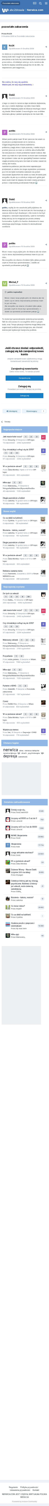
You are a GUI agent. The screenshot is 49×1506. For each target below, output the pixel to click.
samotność (22, 757)
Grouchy (11, 440)
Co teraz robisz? (18, 906)
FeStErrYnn (12, 704)
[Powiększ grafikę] (36, 183)
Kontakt (36, 1490)
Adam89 (11, 689)
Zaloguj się (24, 395)
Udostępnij (12, 411)
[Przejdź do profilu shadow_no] (43, 531)
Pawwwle (12, 574)
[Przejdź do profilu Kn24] (4, 47)
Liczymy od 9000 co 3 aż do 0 (24, 818)
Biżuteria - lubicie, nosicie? (14, 530)
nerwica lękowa (9, 753)
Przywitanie (8, 656)
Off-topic (31, 440)
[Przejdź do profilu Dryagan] (8, 871)
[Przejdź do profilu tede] (8, 845)
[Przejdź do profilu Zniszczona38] (43, 437)
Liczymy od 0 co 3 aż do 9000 (24, 827)
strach (24, 753)
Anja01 (19, 909)
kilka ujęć (7, 482)
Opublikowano (21, 49)
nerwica (10, 749)
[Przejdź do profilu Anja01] (8, 907)
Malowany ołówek (11, 640)
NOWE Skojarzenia (19, 835)
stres (21, 750)
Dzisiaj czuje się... (18, 810)
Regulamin (13, 1487)
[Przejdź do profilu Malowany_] (43, 483)
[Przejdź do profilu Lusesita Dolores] (43, 499)
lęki (42, 753)
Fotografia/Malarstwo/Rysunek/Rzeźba (18, 488)
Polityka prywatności (29, 1487)
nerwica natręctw (32, 750)
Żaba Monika (13, 470)
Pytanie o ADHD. (10, 686)
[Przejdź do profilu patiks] (4, 132)
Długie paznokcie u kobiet (14, 498)
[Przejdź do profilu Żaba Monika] (8, 862)
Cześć (5, 701)
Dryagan (19, 875)
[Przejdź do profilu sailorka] (8, 898)
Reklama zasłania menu (12, 571)
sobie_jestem (13, 659)
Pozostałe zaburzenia (25, 36)
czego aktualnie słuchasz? (22, 853)
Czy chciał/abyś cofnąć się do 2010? (18, 450)
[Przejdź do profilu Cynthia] (43, 519)
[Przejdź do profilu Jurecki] (8, 819)
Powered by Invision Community (24, 1501)
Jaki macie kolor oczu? (13, 437)
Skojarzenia (16, 844)
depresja (10, 756)
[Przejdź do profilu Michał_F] (4, 283)
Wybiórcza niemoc (11, 730)
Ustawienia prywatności (20, 1490)
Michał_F (13, 282)
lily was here (21, 928)
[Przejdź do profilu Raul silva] (43, 451)
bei (9, 732)
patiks (12, 130)
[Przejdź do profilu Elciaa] (43, 640)
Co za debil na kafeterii (12, 518)
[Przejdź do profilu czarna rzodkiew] (43, 686)
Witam (33, 659)
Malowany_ (12, 486)
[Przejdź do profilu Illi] (43, 594)
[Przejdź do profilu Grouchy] (43, 467)
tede (18, 847)
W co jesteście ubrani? (12, 466)
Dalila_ (10, 600)
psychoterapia (34, 753)
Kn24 (9, 34)
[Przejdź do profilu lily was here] (8, 924)
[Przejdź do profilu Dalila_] (43, 702)
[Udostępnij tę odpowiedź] (46, 47)
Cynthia (11, 520)
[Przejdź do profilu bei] (43, 731)
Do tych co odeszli (11, 593)
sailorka (11, 501)
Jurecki (19, 821)
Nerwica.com (35, 10)
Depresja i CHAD (29, 732)
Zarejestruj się (24, 378)
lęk (19, 753)
